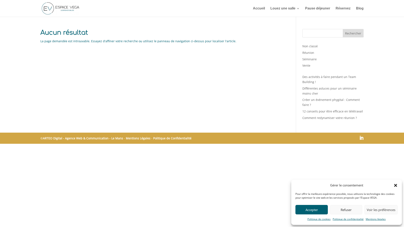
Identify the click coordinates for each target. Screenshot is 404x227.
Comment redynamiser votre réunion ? (329, 118)
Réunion (308, 53)
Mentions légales (376, 219)
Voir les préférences (381, 210)
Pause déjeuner (317, 8)
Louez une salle (282, 8)
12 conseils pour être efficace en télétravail (332, 111)
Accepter (312, 210)
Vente (306, 65)
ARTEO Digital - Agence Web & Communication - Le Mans (83, 138)
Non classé (310, 46)
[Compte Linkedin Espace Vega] (361, 138)
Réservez (343, 8)
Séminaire (309, 59)
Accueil (259, 8)
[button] (395, 185)
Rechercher (353, 33)
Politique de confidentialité (348, 219)
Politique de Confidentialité (172, 138)
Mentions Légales (138, 138)
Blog (360, 8)
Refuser (346, 210)
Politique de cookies (319, 219)
